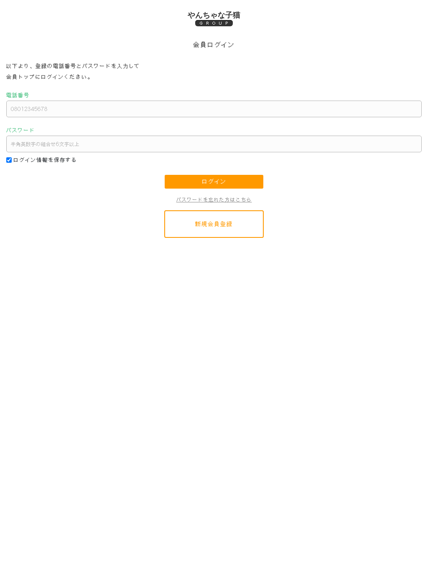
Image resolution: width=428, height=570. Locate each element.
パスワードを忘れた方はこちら (214, 199)
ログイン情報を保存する (45, 160)
